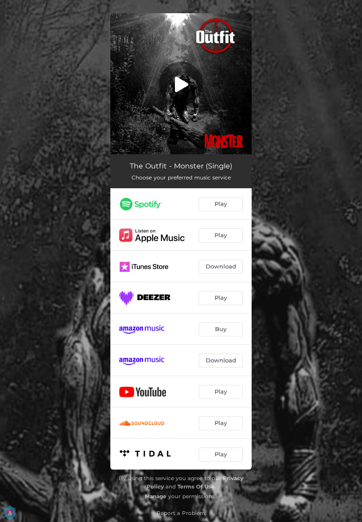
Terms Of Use (196, 486)
